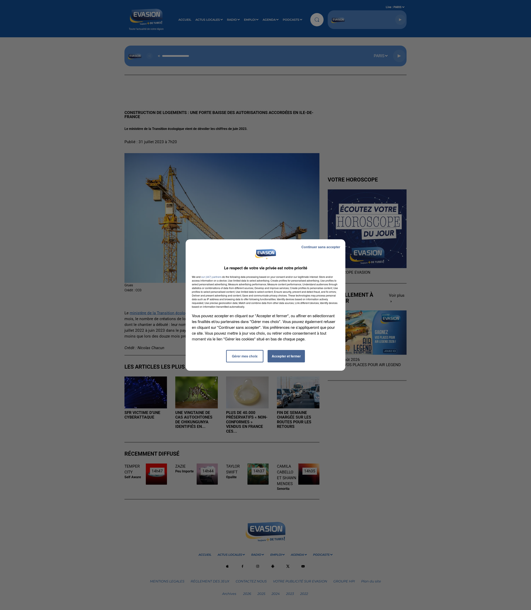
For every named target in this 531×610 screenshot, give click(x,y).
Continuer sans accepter (320, 246)
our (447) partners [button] (211, 276)
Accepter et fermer (286, 356)
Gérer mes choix (245, 356)
